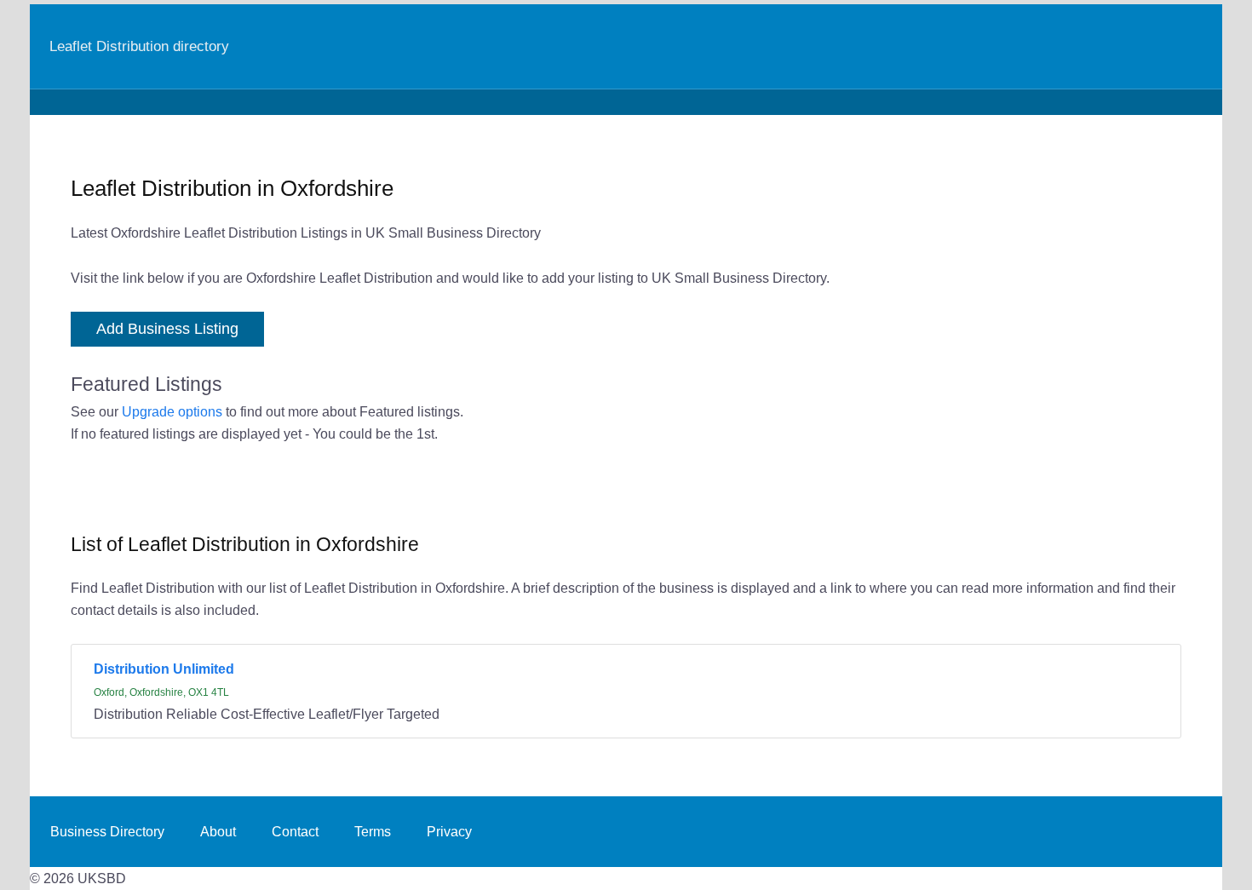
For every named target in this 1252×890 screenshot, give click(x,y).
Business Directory (107, 831)
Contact (295, 831)
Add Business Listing (167, 328)
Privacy (449, 831)
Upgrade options (172, 411)
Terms (372, 831)
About (218, 831)
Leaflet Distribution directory (139, 46)
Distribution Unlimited (164, 668)
